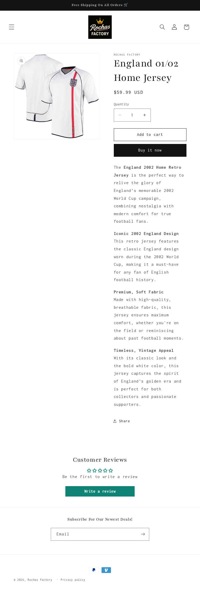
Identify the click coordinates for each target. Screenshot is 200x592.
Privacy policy (73, 579)
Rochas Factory (40, 579)
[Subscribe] (143, 534)
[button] (11, 27)
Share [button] (124, 421)
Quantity (121, 104)
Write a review (100, 491)
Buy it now (150, 150)
